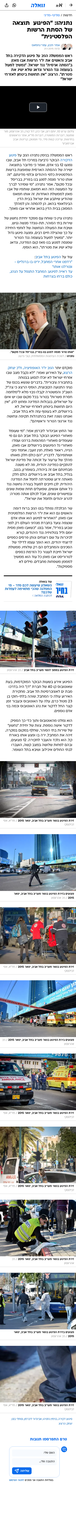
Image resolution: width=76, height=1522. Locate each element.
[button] (59, 5)
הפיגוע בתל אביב (48, 257)
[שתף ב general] (6, 5)
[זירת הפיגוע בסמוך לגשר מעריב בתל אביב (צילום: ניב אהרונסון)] (38, 642)
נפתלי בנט (17, 1419)
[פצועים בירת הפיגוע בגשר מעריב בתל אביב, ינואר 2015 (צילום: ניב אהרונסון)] (38, 1014)
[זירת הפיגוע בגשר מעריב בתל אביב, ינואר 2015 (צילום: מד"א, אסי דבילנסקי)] (38, 794)
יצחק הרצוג (65, 1424)
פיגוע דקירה (65, 1419)
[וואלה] (38, 5)
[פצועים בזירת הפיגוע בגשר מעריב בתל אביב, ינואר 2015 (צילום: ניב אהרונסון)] (38, 867)
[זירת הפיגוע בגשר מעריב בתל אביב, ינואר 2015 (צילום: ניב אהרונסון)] (38, 1233)
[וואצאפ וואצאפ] (14, 5)
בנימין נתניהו (50, 1419)
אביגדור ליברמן (33, 1419)
